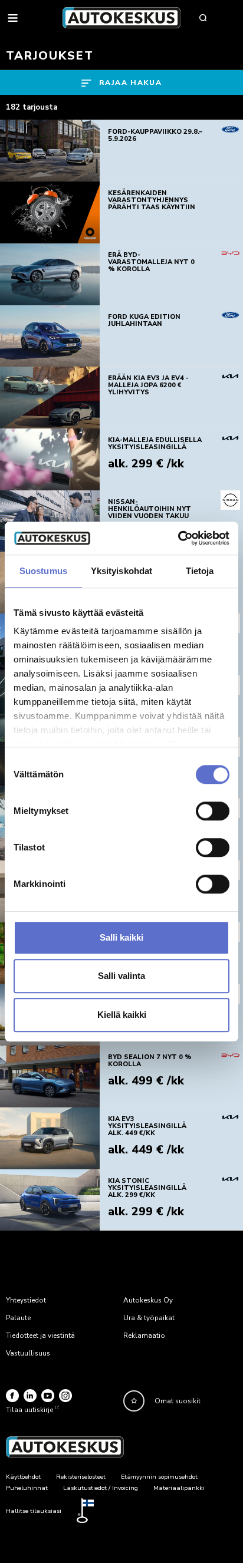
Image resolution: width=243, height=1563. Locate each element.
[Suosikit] (134, 1401)
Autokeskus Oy (148, 1300)
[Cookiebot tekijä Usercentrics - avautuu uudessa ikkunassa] (177, 538)
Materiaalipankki (179, 1487)
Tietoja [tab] (200, 571)
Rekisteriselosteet (81, 1476)
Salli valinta (121, 976)
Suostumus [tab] (43, 571)
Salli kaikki (121, 937)
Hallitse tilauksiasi (33, 1510)
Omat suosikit (178, 1401)
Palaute (18, 1318)
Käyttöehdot (23, 1476)
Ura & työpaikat (149, 1318)
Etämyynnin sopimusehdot (159, 1476)
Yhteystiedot (26, 1300)
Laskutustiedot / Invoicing (100, 1487)
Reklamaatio (144, 1335)
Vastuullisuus (28, 1353)
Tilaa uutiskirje (29, 1409)
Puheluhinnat (27, 1487)
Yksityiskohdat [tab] (121, 571)
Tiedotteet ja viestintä (40, 1335)
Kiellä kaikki (121, 1015)
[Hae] (203, 17)
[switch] (212, 811)
